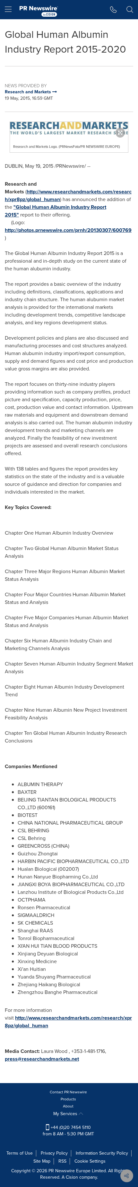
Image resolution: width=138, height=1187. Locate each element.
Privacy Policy (54, 1153)
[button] (69, 128)
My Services (66, 1113)
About (68, 1106)
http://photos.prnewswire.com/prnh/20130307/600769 (68, 230)
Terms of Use (19, 1153)
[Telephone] (113, 9)
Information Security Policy (102, 1153)
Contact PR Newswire (68, 1092)
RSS (62, 1161)
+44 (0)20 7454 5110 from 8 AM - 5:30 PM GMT (68, 1130)
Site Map (41, 1161)
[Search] (130, 9)
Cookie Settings (90, 1161)
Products (68, 1099)
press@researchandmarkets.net (42, 1059)
